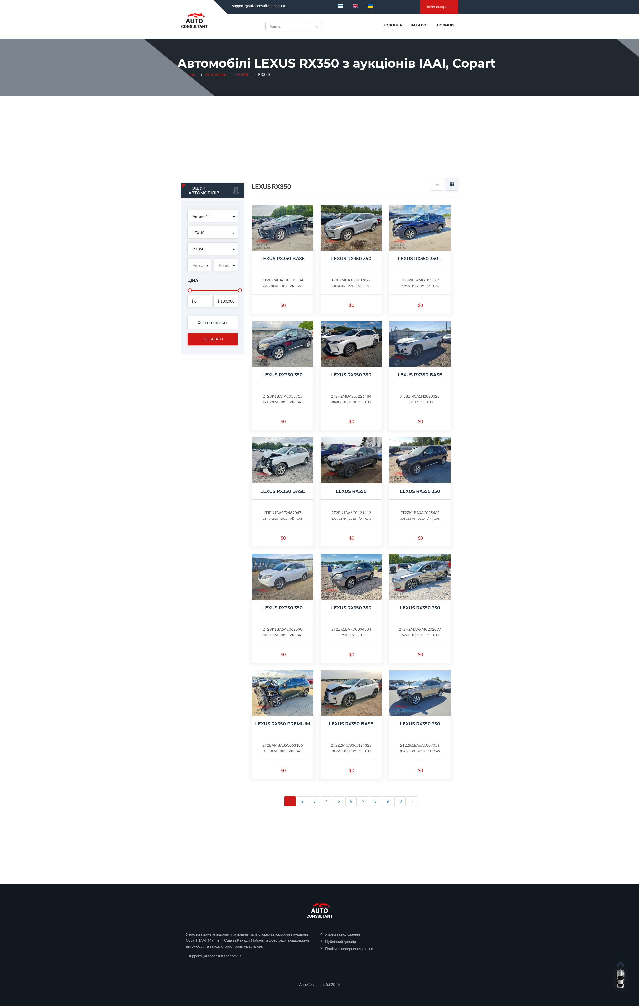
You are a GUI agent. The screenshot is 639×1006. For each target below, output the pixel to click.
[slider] (190, 290)
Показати (212, 339)
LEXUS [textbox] (198, 232)
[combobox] (212, 216)
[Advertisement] (319, 141)
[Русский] (340, 5)
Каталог (419, 25)
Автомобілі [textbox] (202, 216)
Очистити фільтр (213, 322)
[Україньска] (370, 5)
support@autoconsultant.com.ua (258, 5)
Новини (445, 25)
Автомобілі (215, 74)
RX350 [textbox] (198, 249)
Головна (393, 25)
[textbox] (199, 265)
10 (400, 801)
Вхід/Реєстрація (439, 7)
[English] (355, 5)
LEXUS (242, 74)
